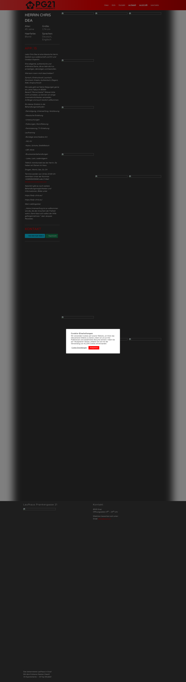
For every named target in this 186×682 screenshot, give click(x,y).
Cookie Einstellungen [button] (79, 348)
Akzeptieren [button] (94, 348)
